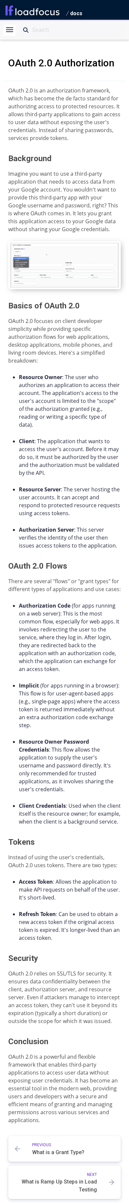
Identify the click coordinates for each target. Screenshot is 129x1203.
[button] (10, 30)
